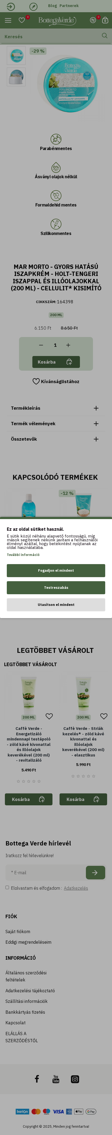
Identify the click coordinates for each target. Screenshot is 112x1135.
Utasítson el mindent (56, 604)
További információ (23, 555)
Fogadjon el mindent (56, 570)
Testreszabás (56, 587)
